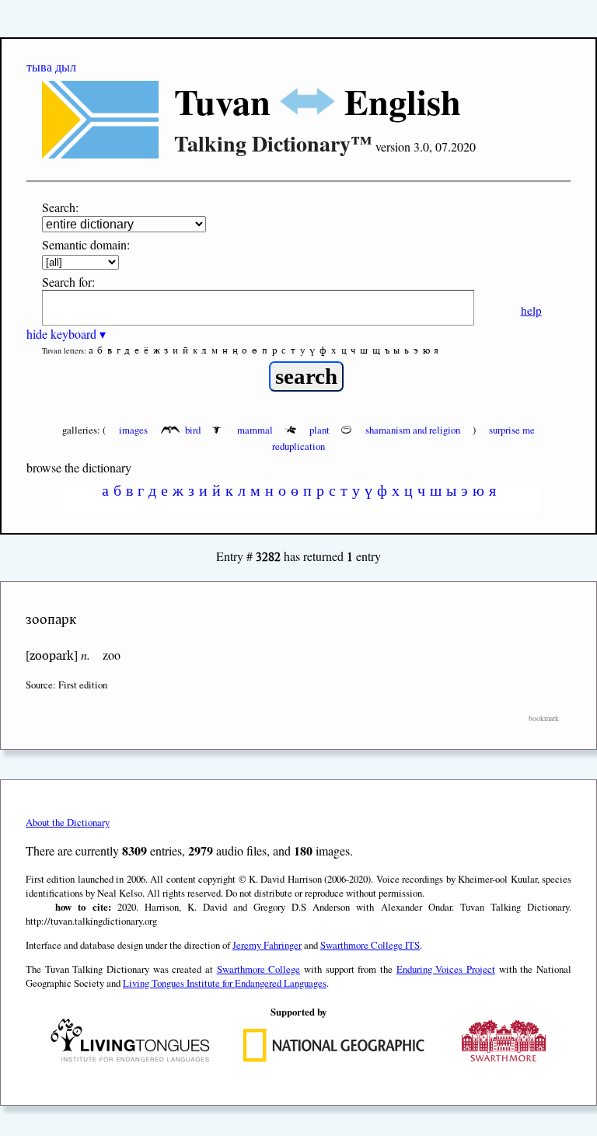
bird (193, 430)
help (531, 310)
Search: (60, 207)
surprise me (512, 430)
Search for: (68, 282)
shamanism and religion (413, 430)
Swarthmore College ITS (370, 945)
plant (319, 430)
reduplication (298, 446)
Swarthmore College (259, 969)
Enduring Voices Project (445, 969)
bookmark (544, 718)
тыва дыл (51, 66)
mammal (255, 430)
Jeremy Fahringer (267, 945)
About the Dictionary (68, 822)
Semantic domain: (86, 244)
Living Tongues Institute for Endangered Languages (224, 983)
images (133, 430)
